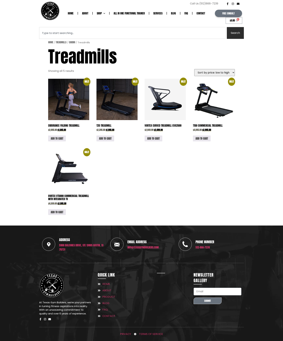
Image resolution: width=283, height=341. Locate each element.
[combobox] (132, 33)
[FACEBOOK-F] (227, 3)
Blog (173, 13)
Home (71, 13)
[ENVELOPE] (238, 3)
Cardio (72, 42)
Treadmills (61, 42)
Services (157, 13)
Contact (201, 13)
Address (64, 239)
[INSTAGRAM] (233, 3)
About (85, 13)
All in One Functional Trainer (129, 13)
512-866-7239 (203, 247)
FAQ (186, 13)
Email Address (137, 241)
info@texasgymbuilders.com (143, 247)
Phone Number (205, 241)
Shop (99, 13)
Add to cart (57, 138)
